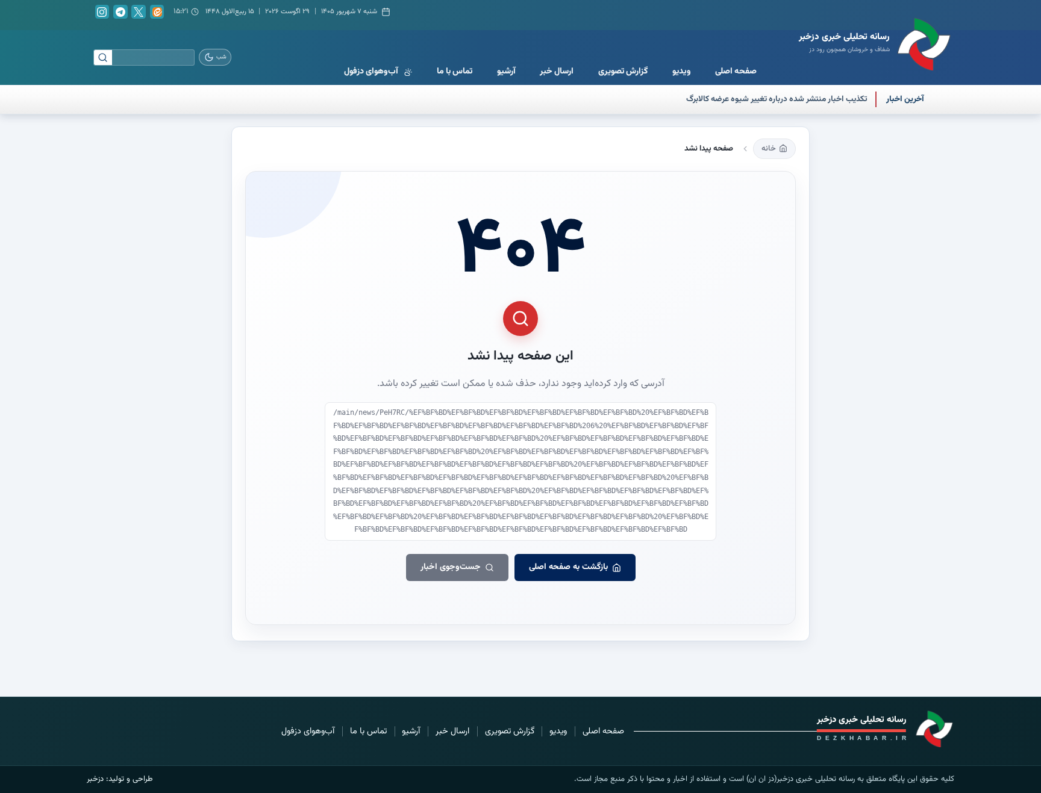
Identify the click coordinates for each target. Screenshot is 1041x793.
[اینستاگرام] (102, 12)
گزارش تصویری (509, 731)
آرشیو (411, 731)
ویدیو (558, 731)
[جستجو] (103, 57)
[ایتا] (157, 12)
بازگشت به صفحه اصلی (568, 567)
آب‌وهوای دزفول (307, 731)
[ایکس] (138, 12)
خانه (768, 149)
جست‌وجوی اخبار (450, 567)
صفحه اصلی (603, 731)
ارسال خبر (452, 731)
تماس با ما (368, 731)
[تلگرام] (120, 12)
